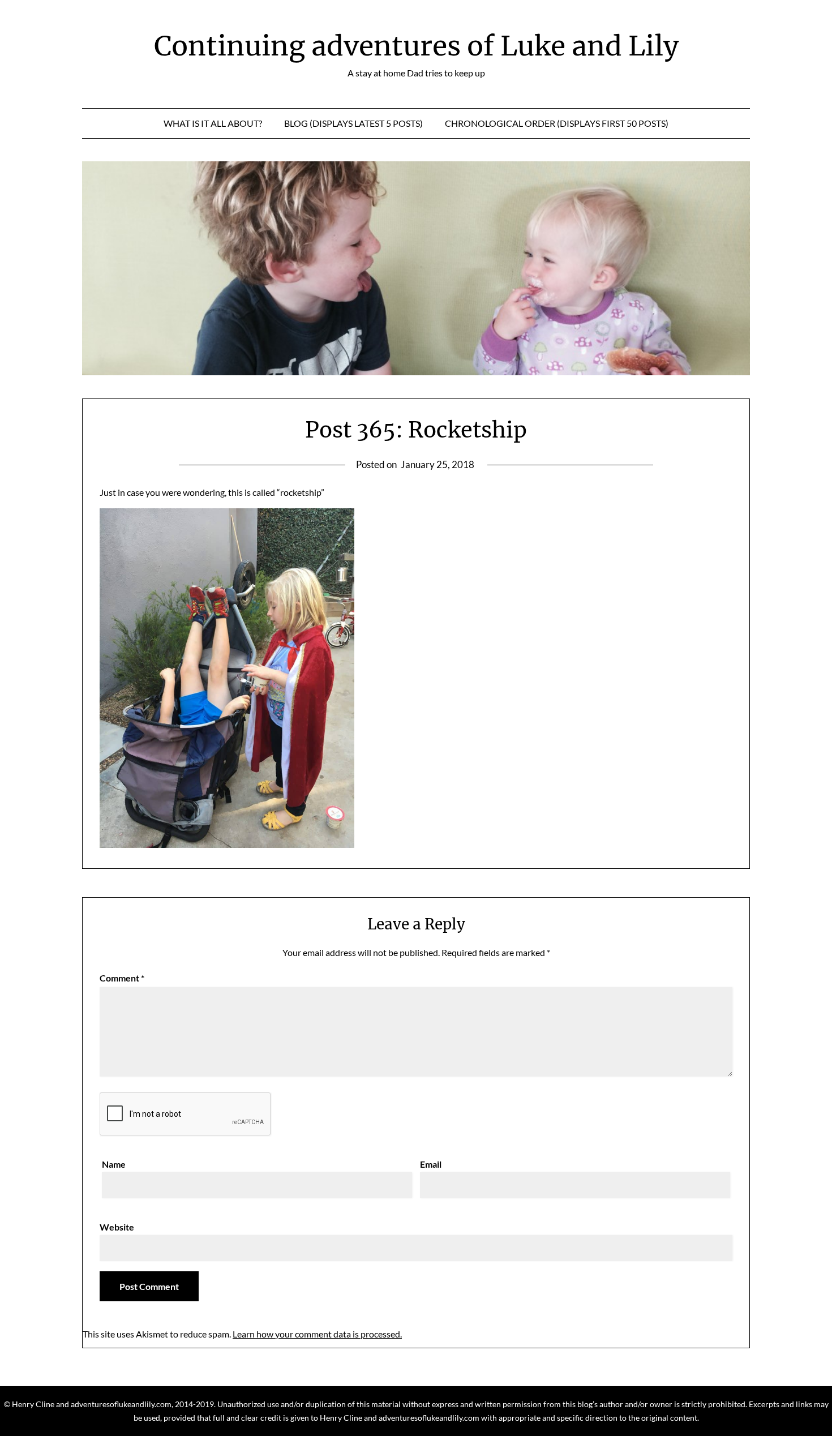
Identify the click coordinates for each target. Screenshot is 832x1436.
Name (114, 1164)
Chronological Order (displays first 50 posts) (556, 123)
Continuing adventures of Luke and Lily (416, 46)
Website (117, 1226)
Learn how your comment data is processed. (317, 1333)
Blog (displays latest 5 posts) (353, 123)
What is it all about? (213, 123)
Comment (122, 977)
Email (430, 1164)
